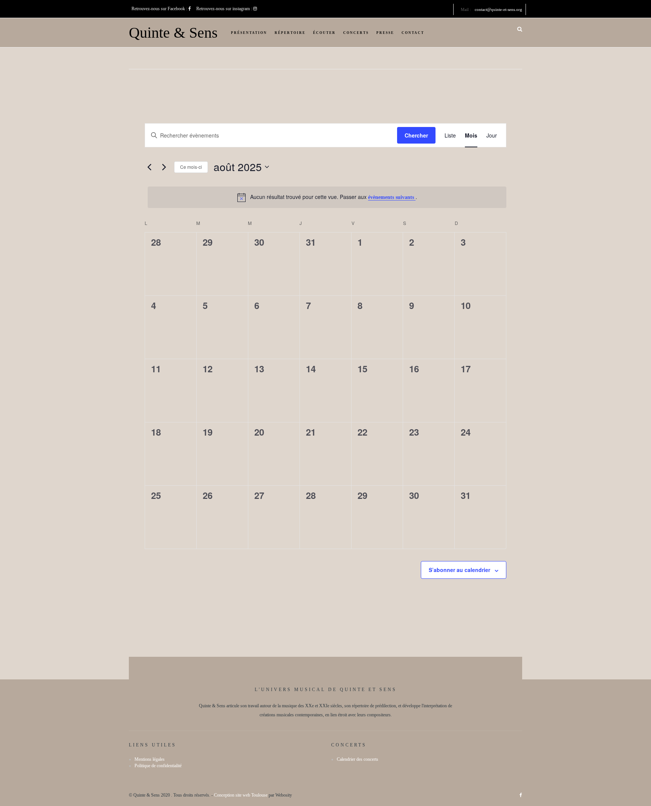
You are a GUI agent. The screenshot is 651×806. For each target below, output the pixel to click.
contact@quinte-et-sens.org (498, 9)
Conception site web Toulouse (240, 795)
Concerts (356, 33)
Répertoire (290, 33)
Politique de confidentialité (158, 765)
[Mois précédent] (149, 166)
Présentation (249, 33)
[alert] (327, 197)
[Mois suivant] (163, 166)
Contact (413, 33)
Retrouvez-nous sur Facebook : (159, 8)
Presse (385, 33)
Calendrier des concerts (357, 759)
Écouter (324, 33)
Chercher (416, 135)
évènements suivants (392, 197)
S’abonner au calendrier (459, 570)
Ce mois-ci (191, 167)
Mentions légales (149, 759)
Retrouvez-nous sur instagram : (224, 8)
